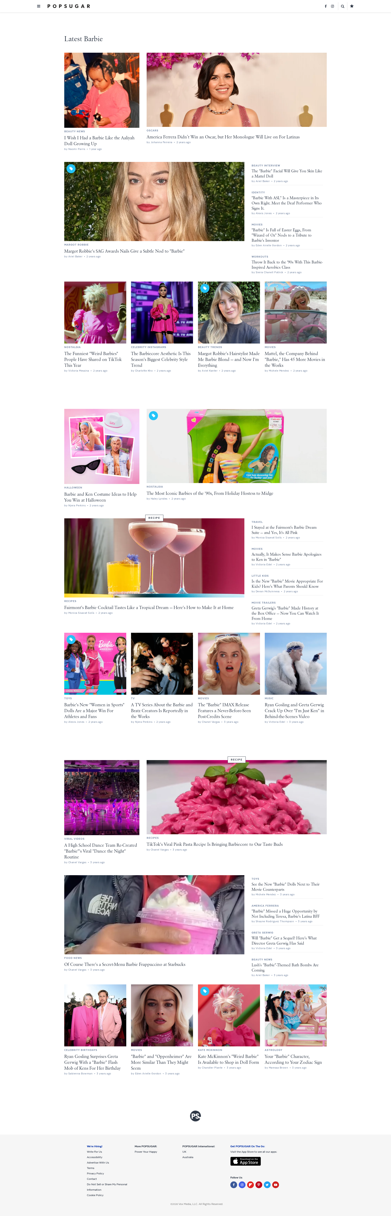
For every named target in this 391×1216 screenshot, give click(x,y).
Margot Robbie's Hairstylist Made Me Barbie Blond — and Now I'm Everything (229, 359)
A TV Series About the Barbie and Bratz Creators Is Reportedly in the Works (162, 711)
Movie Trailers (264, 602)
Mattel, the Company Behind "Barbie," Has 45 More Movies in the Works (295, 359)
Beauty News (74, 131)
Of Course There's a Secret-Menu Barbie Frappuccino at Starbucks (124, 964)
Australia (187, 1157)
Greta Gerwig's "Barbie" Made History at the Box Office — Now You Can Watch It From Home (285, 613)
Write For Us (94, 1151)
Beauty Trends (210, 347)
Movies (257, 224)
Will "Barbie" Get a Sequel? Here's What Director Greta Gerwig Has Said (284, 941)
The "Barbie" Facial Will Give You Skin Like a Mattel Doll (287, 174)
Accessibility (94, 1157)
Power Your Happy (146, 1151)
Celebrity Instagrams (148, 347)
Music (269, 698)
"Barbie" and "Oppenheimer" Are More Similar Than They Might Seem (161, 1062)
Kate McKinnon (210, 1050)
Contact (92, 1178)
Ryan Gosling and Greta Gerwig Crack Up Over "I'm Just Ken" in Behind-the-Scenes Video (294, 711)
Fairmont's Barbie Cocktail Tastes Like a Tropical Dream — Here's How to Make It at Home (149, 608)
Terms (90, 1168)
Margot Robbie (76, 244)
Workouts (260, 256)
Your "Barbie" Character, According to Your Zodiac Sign (293, 1059)
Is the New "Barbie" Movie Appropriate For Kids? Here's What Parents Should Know (287, 584)
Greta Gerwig (262, 932)
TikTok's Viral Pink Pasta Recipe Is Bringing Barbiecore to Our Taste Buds (215, 844)
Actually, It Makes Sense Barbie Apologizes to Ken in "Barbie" (287, 557)
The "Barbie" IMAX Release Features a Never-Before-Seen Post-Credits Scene (224, 711)
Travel (257, 522)
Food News (73, 958)
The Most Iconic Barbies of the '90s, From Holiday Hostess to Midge (210, 493)
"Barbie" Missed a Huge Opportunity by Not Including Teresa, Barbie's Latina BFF (285, 914)
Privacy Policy (95, 1173)
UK (184, 1151)
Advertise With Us (98, 1162)
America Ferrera (265, 905)
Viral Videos (74, 838)
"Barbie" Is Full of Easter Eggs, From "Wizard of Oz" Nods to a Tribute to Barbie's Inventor (282, 235)
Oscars (152, 130)
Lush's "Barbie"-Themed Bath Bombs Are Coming (285, 968)
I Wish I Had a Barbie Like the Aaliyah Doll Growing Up (99, 141)
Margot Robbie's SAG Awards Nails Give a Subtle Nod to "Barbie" (124, 251)
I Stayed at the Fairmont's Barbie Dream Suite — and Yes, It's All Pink (284, 530)
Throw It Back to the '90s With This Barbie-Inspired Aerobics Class (287, 265)
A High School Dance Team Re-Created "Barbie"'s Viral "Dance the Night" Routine (100, 851)
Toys (68, 698)
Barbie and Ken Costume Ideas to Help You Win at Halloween (100, 497)
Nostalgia (72, 347)
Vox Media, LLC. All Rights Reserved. (201, 1204)
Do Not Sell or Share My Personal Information (107, 1187)
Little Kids (260, 575)
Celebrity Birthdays (80, 1050)
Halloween (73, 487)
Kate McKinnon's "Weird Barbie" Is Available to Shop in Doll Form (228, 1059)
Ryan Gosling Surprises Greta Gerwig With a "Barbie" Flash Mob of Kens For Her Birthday (92, 1062)
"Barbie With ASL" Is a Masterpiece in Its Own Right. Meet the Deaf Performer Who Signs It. (287, 203)
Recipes (70, 601)
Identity (258, 192)
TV (133, 698)
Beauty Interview (266, 165)
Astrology (273, 1050)
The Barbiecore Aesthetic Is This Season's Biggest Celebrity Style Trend (161, 359)
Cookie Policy (95, 1195)
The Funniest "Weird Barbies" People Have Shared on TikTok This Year (93, 359)
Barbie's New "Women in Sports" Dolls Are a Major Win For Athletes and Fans (94, 711)
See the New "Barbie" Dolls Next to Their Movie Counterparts (285, 887)
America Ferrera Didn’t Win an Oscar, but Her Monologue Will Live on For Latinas (223, 137)
